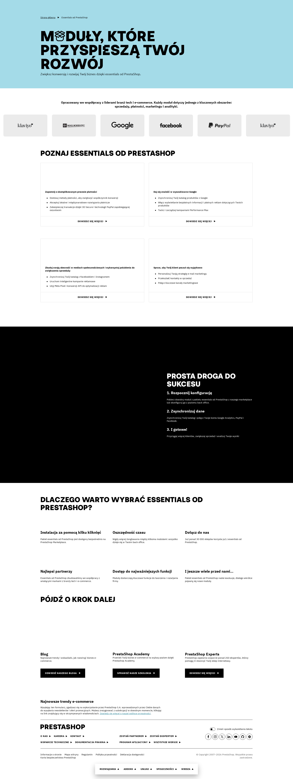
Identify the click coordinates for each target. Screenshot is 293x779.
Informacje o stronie (50, 754)
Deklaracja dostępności (132, 754)
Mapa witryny (71, 754)
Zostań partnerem (131, 736)
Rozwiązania (108, 769)
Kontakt (75, 736)
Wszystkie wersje (166, 742)
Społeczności (165, 769)
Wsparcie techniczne (54, 742)
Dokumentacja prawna (90, 742)
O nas (44, 736)
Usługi (145, 769)
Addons (128, 769)
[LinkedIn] (229, 737)
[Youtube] (236, 737)
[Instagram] (215, 737)
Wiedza (185, 769)
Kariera (59, 736)
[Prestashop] (54, 7)
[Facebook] (208, 737)
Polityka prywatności (106, 754)
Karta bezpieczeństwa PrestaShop (58, 757)
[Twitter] (222, 737)
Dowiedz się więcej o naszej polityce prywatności (125, 713)
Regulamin (87, 754)
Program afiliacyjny (133, 742)
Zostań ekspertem (162, 736)
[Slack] (249, 737)
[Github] (243, 737)
